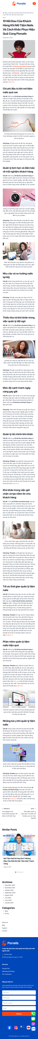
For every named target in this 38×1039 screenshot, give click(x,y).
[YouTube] (28, 1027)
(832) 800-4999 (8, 954)
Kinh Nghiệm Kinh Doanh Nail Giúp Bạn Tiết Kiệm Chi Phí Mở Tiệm (9, 812)
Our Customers (6, 974)
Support (4, 928)
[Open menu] (34, 3)
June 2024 (8, 900)
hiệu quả (16, 681)
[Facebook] (9, 1027)
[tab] (15, 872)
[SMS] (33, 1019)
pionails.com (15, 483)
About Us (5, 922)
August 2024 (9, 895)
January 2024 (9, 903)
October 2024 (9, 890)
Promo (7, 913)
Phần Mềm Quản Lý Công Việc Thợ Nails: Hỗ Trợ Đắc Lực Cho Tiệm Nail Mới (28, 813)
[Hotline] (33, 1014)
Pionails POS (6, 968)
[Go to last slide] (5, 852)
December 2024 (10, 885)
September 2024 (10, 893)
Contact (4, 931)
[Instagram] (16, 1027)
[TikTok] (22, 1027)
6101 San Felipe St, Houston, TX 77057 (13, 957)
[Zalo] (33, 1029)
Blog (4, 17)
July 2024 (8, 898)
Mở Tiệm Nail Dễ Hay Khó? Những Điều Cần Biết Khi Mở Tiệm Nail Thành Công (19, 861)
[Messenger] (33, 1024)
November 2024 (10, 888)
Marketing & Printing (8, 971)
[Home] (3, 13)
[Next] (32, 852)
